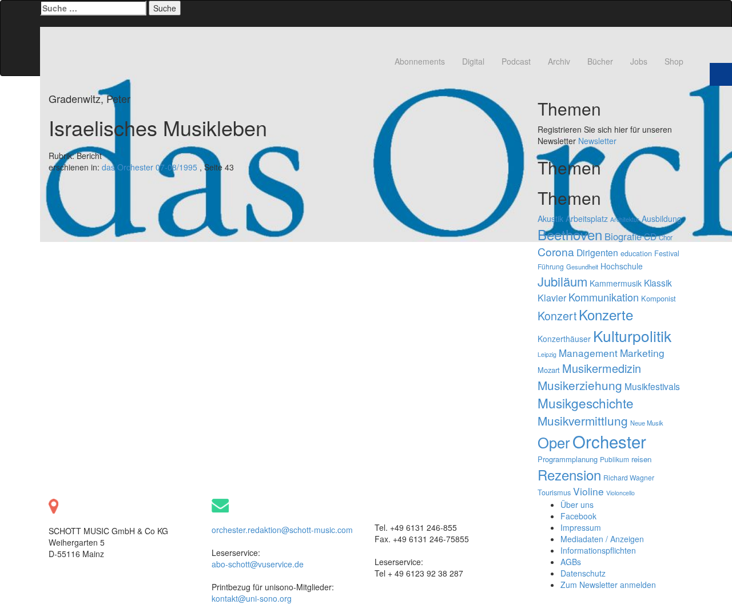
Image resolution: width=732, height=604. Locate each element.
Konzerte (606, 314)
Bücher (600, 61)
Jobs (638, 61)
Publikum (614, 459)
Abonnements (420, 61)
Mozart (549, 369)
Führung (551, 266)
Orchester (609, 441)
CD (650, 236)
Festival (666, 253)
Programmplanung (568, 459)
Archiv (559, 61)
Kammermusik (616, 283)
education (636, 253)
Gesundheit (582, 266)
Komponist (658, 298)
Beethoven (570, 234)
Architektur (624, 219)
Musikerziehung (580, 385)
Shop (674, 61)
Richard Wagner (628, 477)
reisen (641, 459)
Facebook (578, 516)
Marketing (642, 352)
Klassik (658, 282)
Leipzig (547, 354)
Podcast (516, 61)
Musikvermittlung (583, 420)
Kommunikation (603, 296)
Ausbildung (662, 218)
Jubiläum (562, 281)
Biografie (623, 236)
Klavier (552, 297)
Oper (554, 442)
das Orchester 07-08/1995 (149, 167)
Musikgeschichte (586, 403)
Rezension (569, 474)
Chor (666, 237)
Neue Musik (646, 422)
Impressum (580, 527)
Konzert (557, 315)
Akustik (550, 218)
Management (588, 352)
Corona (556, 252)
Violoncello (620, 492)
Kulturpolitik (632, 335)
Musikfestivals (652, 386)
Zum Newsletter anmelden (608, 584)
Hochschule (621, 266)
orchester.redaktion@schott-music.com (282, 529)
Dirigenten (597, 252)
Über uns (577, 504)
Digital (473, 61)
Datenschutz (583, 573)
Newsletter (597, 140)
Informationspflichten (598, 550)
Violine (588, 491)
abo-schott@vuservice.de (258, 564)
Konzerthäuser (564, 338)
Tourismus (554, 492)
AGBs (570, 561)
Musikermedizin (601, 368)
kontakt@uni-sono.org (252, 598)
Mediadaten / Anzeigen (602, 539)
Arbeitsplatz (587, 218)
